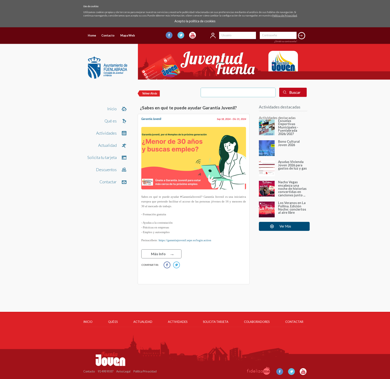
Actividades (106, 133)
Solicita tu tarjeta (102, 157)
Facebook (169, 35)
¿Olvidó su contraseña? (285, 41)
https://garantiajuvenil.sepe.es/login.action (185, 240)
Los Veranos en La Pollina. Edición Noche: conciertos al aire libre (292, 207)
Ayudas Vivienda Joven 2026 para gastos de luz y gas (292, 165)
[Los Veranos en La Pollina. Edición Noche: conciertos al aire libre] (267, 216)
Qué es (110, 121)
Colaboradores (256, 322)
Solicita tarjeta (215, 322)
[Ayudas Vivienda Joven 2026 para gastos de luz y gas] (267, 175)
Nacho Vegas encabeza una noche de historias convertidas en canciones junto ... (292, 188)
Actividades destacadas (279, 107)
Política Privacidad (145, 371)
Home (92, 35)
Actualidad (107, 145)
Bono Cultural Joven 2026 (289, 143)
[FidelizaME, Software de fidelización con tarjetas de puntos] (258, 373)
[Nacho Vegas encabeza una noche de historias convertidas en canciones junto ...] (267, 195)
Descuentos (106, 169)
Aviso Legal (123, 371)
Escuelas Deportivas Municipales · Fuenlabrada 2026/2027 (288, 127)
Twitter (180, 35)
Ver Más (285, 226)
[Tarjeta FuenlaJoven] (107, 77)
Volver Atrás (149, 93)
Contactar (108, 181)
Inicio (112, 108)
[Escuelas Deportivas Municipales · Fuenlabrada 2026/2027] (267, 134)
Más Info (158, 254)
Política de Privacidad (284, 15)
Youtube (192, 35)
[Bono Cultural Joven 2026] (267, 154)
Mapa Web (127, 35)
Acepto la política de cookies (195, 21)
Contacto (107, 35)
